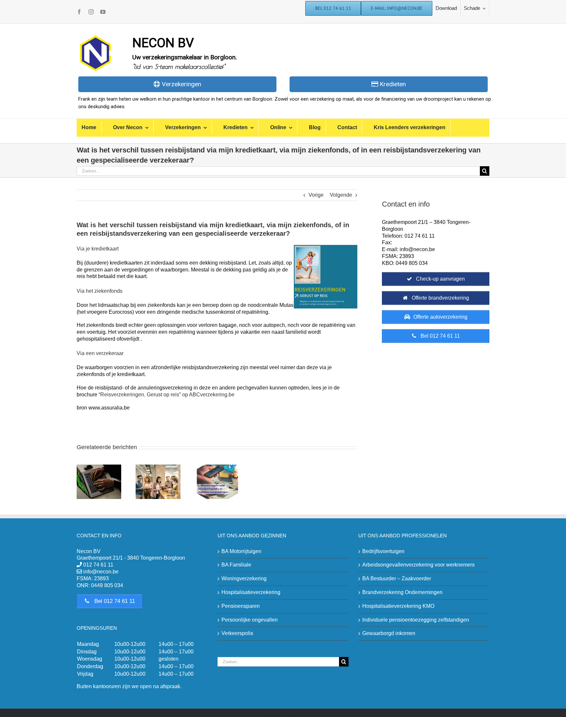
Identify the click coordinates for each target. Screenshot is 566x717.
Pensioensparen (240, 606)
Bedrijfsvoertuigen (383, 551)
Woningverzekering (244, 578)
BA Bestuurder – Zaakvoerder (396, 578)
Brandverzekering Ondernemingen (402, 592)
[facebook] (79, 11)
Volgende (341, 195)
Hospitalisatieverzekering (250, 592)
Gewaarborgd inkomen (388, 633)
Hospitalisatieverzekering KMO (398, 606)
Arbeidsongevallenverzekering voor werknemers (418, 565)
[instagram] (91, 11)
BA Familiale (236, 565)
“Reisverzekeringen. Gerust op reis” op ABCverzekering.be (167, 394)
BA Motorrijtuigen (241, 551)
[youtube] (102, 11)
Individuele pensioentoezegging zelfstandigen (415, 620)
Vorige (316, 195)
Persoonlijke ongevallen (249, 620)
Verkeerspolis (237, 633)
